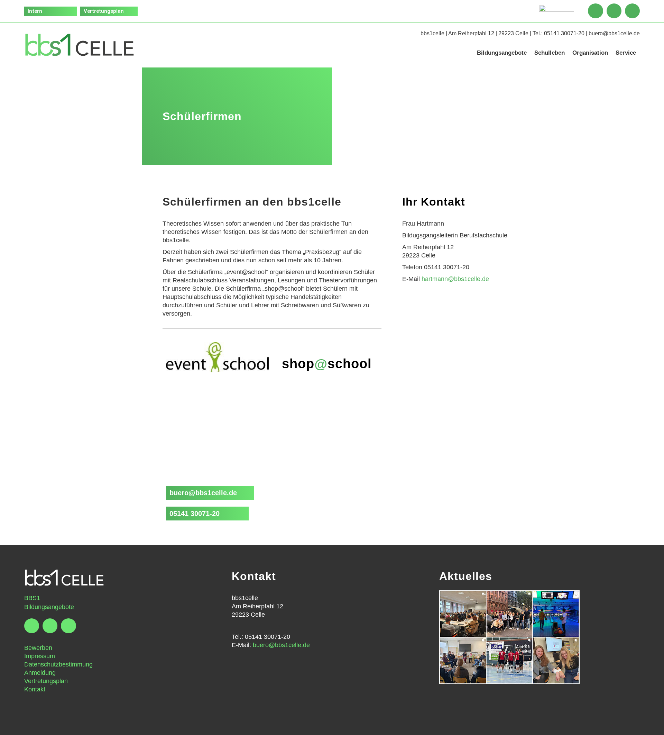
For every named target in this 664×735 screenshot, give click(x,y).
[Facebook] (595, 10)
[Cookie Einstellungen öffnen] (15, 726)
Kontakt (34, 689)
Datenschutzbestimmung (58, 664)
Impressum (39, 656)
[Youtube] (632, 10)
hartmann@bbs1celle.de (455, 278)
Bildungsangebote (502, 52)
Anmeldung (40, 672)
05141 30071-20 (564, 33)
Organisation (590, 52)
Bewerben (38, 647)
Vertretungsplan (46, 681)
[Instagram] (614, 10)
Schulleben (549, 52)
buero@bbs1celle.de (614, 33)
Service (626, 52)
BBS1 (32, 598)
